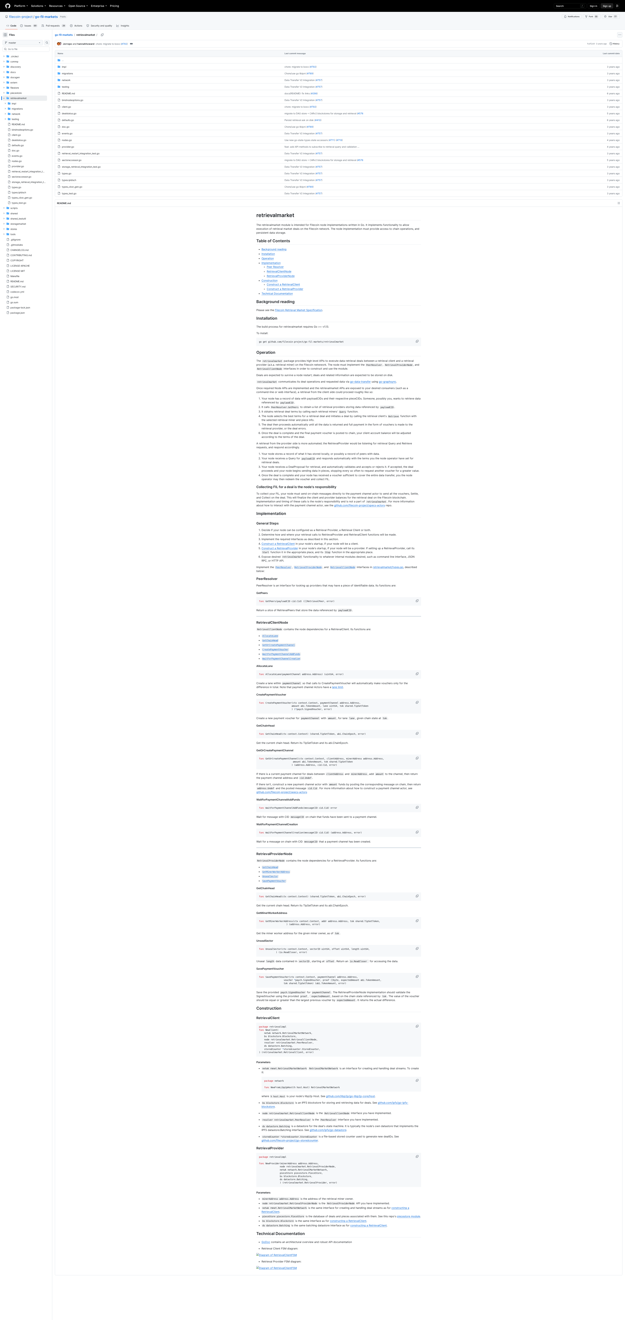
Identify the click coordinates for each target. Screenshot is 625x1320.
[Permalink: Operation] (254, 352)
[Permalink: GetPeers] (254, 593)
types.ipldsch (69, 180)
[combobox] (27, 49)
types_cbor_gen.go (72, 186)
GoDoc (266, 1242)
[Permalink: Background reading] (254, 301)
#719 (339, 140)
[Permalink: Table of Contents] (254, 241)
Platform (19, 5)
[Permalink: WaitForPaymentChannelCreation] (254, 824)
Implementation (271, 263)
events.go (67, 133)
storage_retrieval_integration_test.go (81, 166)
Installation (268, 253)
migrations (67, 73)
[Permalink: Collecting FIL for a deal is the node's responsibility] (254, 487)
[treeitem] (25, 151)
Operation (268, 258)
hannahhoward (85, 43)
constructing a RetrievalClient (348, 1220)
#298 (314, 93)
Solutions (37, 5)
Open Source (77, 5)
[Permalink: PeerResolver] (254, 579)
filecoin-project (21, 17)
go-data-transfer (360, 381)
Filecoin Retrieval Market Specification (298, 310)
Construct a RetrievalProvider (285, 289)
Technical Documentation (277, 293)
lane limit (337, 687)
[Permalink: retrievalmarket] (254, 215)
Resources (56, 5)
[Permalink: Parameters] (254, 1062)
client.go (66, 106)
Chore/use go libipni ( (296, 73)
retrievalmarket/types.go (388, 567)
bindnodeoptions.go (72, 100)
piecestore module (408, 1216)
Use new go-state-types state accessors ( (307, 140)
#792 (124, 43)
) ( (335, 140)
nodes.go (67, 140)
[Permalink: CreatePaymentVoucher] (254, 694)
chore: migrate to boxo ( (108, 43)
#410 (318, 120)
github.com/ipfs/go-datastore (328, 1130)
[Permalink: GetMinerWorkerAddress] (254, 913)
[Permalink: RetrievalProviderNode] (254, 854)
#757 (319, 80)
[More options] (619, 34)
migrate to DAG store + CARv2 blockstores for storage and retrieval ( (321, 113)
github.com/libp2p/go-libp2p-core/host (350, 1096)
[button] (417, 341)
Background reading (274, 249)
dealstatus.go (69, 113)
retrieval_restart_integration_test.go (80, 153)
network (66, 80)
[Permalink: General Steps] (254, 523)
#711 (331, 140)
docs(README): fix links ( (298, 93)
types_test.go (69, 193)
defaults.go (68, 120)
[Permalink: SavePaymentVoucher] (254, 968)
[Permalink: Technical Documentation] (254, 1233)
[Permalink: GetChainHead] (254, 725)
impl (64, 66)
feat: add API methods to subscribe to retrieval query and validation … (322, 146)
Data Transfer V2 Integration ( (300, 80)
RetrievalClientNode (279, 271)
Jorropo (67, 43)
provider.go (68, 146)
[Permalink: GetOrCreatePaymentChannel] (254, 750)
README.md (68, 93)
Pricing (114, 5)
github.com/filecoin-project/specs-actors (359, 505)
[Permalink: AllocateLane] (254, 666)
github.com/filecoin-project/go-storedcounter (290, 1140)
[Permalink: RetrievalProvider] (254, 1148)
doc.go (65, 126)
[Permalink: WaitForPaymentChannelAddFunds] (254, 799)
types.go (66, 173)
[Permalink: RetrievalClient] (254, 1018)
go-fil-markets (46, 17)
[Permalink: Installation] (254, 318)
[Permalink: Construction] (254, 1008)
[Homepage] (7, 5)
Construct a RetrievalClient (283, 284)
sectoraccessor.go (71, 160)
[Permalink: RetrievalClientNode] (254, 622)
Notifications (573, 16)
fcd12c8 (591, 43)
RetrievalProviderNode (281, 276)
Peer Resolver (275, 266)
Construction (270, 280)
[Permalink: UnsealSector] (254, 940)
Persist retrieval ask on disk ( (300, 120)
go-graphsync (387, 381)
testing (65, 86)
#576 (360, 113)
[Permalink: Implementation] (254, 513)
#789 (310, 73)
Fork (593, 16)
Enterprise (97, 5)
